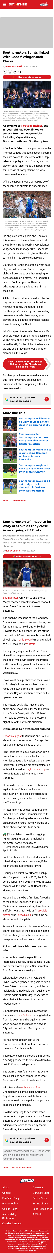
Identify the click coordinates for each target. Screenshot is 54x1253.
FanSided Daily (10, 1198)
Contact (6, 1192)
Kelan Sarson (13, 550)
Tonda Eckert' (24, 639)
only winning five (30, 1087)
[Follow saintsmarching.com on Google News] (46, 399)
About (5, 1187)
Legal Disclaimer (42, 1208)
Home (5, 500)
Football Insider (31, 125)
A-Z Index (38, 1214)
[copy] (20, 72)
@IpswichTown (15, 834)
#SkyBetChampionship (31, 838)
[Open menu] (4, 4)
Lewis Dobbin (24, 1015)
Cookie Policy (10, 1208)
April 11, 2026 (10, 850)
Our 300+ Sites (41, 1192)
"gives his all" (24, 914)
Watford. (31, 643)
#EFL (14, 838)
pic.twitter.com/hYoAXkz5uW (19, 842)
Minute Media (17, 1231)
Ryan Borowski (14, 66)
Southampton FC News (22, 1167)
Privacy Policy (10, 1203)
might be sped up (35, 769)
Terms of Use (40, 1203)
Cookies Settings (12, 1223)
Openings (38, 1187)
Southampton (11, 597)
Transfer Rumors (19, 500)
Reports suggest (12, 735)
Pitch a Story (40, 1198)
